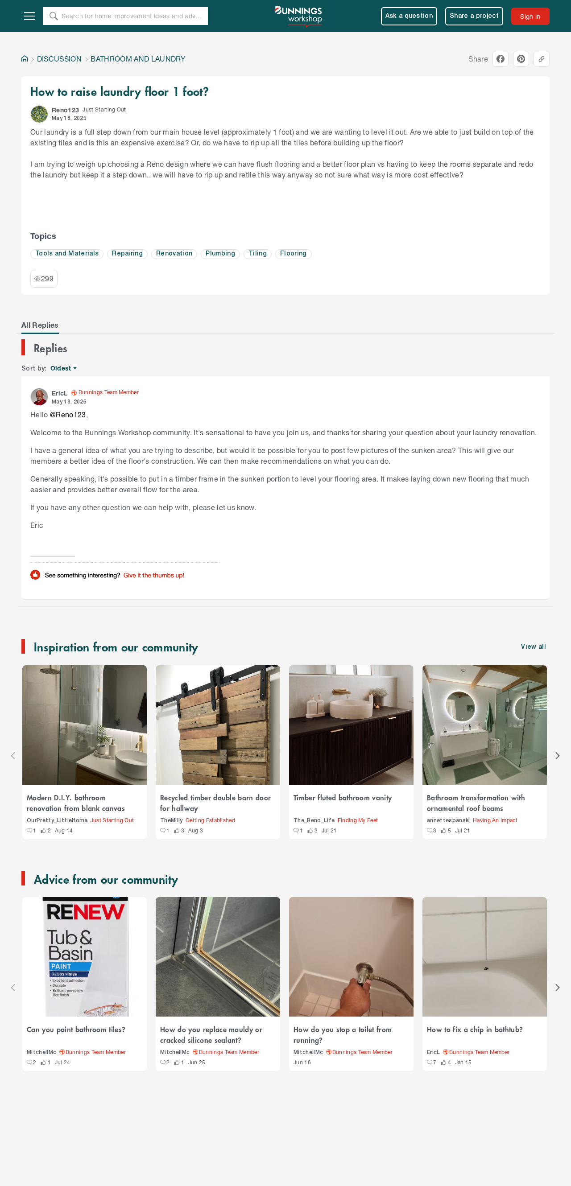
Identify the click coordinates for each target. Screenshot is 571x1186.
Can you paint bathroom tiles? (76, 1029)
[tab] (40, 325)
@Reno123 (68, 414)
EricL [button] (60, 393)
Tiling (257, 254)
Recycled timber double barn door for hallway (215, 802)
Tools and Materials (67, 254)
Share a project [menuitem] (474, 16)
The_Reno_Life (314, 820)
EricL (433, 1052)
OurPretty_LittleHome (57, 820)
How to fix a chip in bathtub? (475, 1029)
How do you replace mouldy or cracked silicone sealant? (211, 1034)
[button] (39, 114)
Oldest (61, 368)
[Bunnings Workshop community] (298, 16)
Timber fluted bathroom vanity (343, 797)
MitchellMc (41, 1052)
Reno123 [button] (65, 110)
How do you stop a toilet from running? (343, 1034)
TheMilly (171, 820)
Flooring (293, 254)
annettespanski (448, 820)
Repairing (127, 254)
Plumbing (220, 254)
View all (533, 647)
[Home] (24, 58)
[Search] (53, 16)
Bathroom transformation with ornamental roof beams (476, 802)
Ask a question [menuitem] (409, 16)
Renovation (174, 254)
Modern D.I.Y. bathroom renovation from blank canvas (76, 802)
